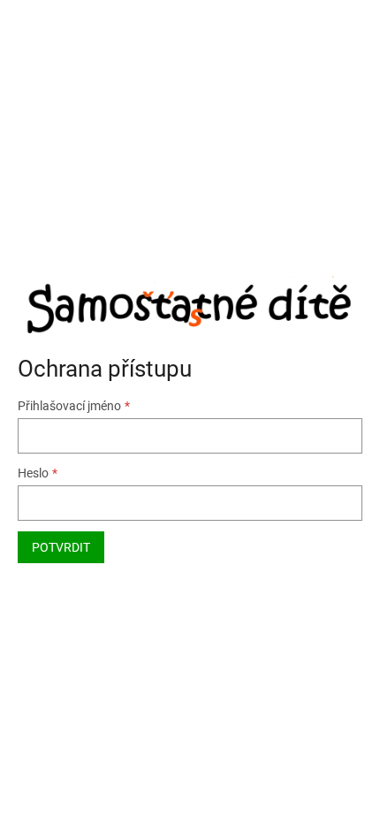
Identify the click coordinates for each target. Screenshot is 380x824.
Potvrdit (61, 547)
